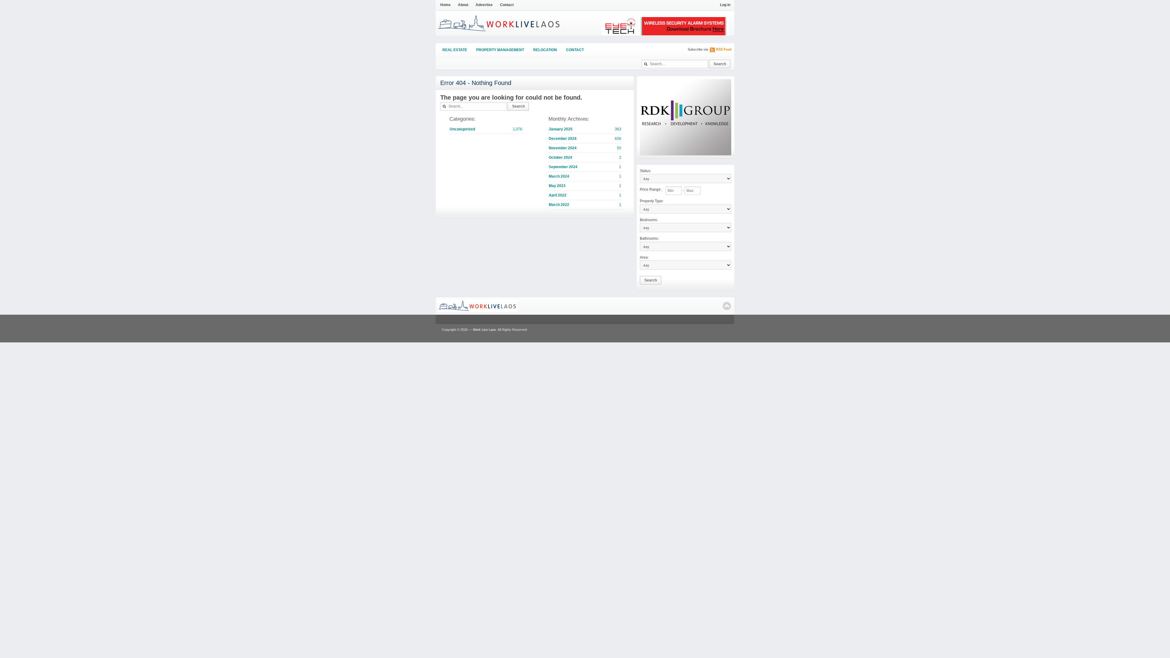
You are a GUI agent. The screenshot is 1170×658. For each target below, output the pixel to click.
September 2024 (563, 167)
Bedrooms (649, 220)
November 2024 (562, 148)
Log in (725, 5)
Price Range (650, 189)
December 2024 (562, 138)
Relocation (545, 50)
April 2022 (557, 195)
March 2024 (559, 176)
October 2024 (560, 157)
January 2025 (561, 129)
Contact (507, 5)
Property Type (652, 201)
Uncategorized (462, 129)
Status (645, 171)
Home (445, 5)
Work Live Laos (484, 329)
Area (644, 257)
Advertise (484, 5)
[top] (727, 306)
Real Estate (454, 50)
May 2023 (557, 186)
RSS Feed (724, 49)
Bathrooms (649, 238)
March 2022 (559, 205)
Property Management (500, 50)
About (463, 5)
